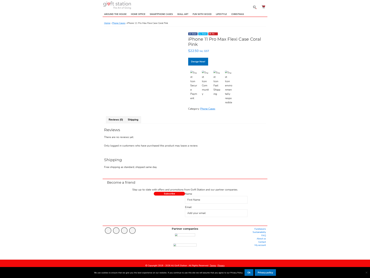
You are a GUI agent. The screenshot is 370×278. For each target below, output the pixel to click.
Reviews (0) (116, 119)
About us (261, 238)
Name (188, 194)
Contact (262, 242)
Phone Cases (118, 23)
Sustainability (259, 232)
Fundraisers (260, 229)
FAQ (263, 235)
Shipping (133, 119)
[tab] (116, 119)
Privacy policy (265, 272)
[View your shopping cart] (264, 6)
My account (260, 245)
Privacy (221, 265)
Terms (213, 265)
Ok (248, 272)
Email (188, 207)
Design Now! (198, 61)
